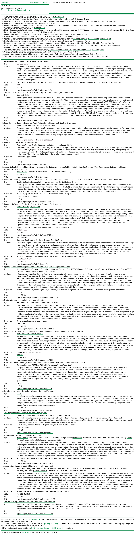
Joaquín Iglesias (98, 50)
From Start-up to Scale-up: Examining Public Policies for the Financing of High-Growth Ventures (40, 21)
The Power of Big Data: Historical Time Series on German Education (29, 56)
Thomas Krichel (26, 532)
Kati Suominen (58, 17)
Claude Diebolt (63, 56)
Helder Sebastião (63, 54)
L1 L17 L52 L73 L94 (24, 259)
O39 (18, 85)
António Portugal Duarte (80, 54)
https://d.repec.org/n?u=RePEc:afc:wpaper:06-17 (35, 514)
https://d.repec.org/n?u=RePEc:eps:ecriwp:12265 (35, 120)
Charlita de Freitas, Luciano (27, 182)
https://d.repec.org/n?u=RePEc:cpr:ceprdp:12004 (35, 140)
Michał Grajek (105, 39)
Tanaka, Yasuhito (107, 43)
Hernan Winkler (114, 45)
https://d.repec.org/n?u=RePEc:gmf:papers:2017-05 (36, 499)
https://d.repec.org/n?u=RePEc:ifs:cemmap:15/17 (35, 463)
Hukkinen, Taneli (39, 36)
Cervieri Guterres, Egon (46, 32)
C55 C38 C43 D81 (23, 427)
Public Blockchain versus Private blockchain (20, 23)
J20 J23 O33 (21, 383)
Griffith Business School (40, 528)
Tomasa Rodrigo (79, 50)
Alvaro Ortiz (67, 50)
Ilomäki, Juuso (61, 36)
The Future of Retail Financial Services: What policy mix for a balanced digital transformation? (39, 19)
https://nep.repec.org (50, 524)
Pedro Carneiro (51, 52)
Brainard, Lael (39, 28)
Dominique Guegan (47, 23)
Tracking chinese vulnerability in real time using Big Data (25, 50)
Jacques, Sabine (83, 41)
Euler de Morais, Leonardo (27, 32)
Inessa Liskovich (70, 34)
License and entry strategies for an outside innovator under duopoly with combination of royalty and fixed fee (44, 43)
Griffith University (57, 528)
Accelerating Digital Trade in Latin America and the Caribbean (27, 17)
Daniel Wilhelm (73, 52)
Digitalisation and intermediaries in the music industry (24, 41)
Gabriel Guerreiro (96, 54)
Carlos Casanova (56, 50)
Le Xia (88, 50)
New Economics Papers (39, 2)
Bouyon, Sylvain (83, 19)
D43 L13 (20, 355)
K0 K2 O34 (21, 323)
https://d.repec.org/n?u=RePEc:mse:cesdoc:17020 (35, 164)
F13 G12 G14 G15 (23, 494)
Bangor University (24, 10)
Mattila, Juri (51, 36)
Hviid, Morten (52, 41)
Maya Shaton (82, 34)
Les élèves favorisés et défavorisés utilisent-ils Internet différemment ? (30, 47)
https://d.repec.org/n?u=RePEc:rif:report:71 (32, 264)
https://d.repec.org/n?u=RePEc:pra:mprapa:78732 (35, 202)
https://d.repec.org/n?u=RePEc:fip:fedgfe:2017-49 (35, 235)
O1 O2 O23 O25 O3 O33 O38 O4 (29, 196)
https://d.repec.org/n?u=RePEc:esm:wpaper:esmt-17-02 (37, 297)
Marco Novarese (102, 524)
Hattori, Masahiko (94, 43)
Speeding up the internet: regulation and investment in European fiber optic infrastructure (37, 39)
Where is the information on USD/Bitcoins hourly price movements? (29, 54)
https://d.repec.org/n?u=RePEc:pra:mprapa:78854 (35, 360)
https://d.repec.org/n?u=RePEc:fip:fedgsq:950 (33, 177)
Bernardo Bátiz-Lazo (8, 10)
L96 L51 (20, 292)
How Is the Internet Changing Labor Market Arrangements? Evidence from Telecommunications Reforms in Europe (46, 45)
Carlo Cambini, (94, 39)
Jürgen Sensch (102, 56)
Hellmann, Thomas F (98, 21)
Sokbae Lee (62, 52)
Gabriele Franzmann (78, 56)
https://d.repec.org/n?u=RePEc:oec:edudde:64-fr (35, 410)
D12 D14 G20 (22, 230)
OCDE (61, 47)
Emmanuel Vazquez (99, 45)
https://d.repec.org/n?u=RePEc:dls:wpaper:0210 (34, 389)
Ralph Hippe (91, 56)
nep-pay (4, 2)
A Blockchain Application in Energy (17, 36)
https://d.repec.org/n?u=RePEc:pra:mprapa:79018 (35, 329)
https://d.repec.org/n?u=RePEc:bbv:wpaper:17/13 (35, 433)
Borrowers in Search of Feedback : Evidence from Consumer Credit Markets (32, 34)
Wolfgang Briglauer (80, 39)
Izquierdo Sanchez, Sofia (67, 41)
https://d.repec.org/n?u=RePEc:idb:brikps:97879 (34, 90)
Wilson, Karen (112, 21)
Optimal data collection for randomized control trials (23, 52)
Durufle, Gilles (83, 21)
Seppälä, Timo (73, 36)
